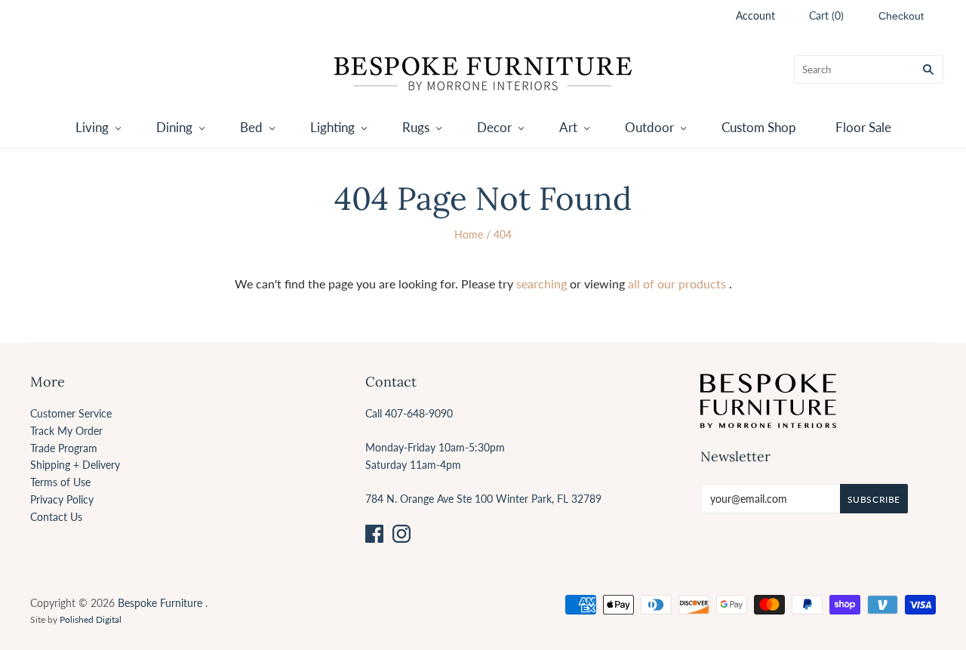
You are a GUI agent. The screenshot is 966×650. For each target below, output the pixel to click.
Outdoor (649, 127)
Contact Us (56, 516)
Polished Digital (91, 619)
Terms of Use (60, 482)
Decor (494, 127)
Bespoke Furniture (160, 602)
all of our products (677, 283)
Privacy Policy (62, 499)
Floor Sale (863, 127)
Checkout (901, 16)
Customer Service (71, 413)
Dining (174, 127)
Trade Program (63, 448)
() (826, 15)
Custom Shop (758, 127)
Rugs (415, 127)
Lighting (332, 127)
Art (568, 127)
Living (92, 127)
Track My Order (66, 430)
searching (541, 283)
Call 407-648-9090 (409, 413)
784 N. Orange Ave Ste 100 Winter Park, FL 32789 (483, 498)
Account (755, 15)
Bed (251, 127)
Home (468, 234)
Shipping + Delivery (75, 464)
